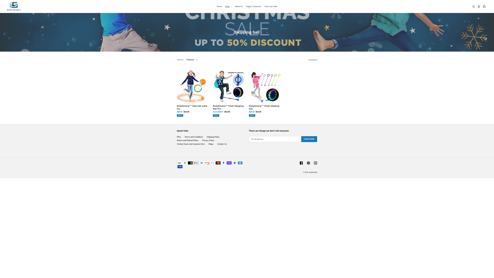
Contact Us (222, 144)
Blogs (211, 144)
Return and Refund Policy (187, 140)
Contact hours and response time (191, 144)
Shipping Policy (213, 137)
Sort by (180, 60)
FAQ (179, 137)
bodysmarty (313, 172)
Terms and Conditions (194, 137)
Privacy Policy (208, 140)
